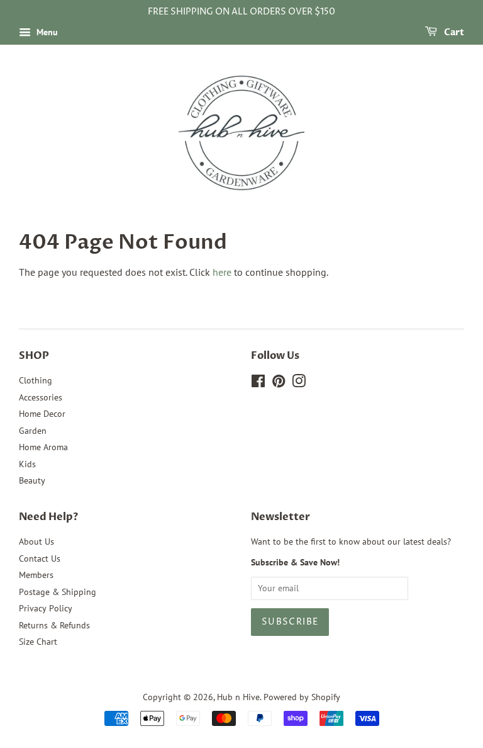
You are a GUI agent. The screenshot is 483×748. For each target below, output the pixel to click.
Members (36, 575)
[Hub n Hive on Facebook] (258, 383)
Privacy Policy (45, 608)
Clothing (35, 380)
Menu (46, 32)
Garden (33, 430)
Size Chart (38, 641)
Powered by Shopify (302, 697)
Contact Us (39, 558)
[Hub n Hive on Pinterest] (279, 383)
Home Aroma (43, 447)
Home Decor (42, 413)
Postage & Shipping (57, 592)
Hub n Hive (238, 697)
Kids (27, 464)
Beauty (32, 480)
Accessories (40, 397)
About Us (36, 541)
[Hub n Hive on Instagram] (299, 383)
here (222, 272)
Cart (453, 32)
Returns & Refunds (54, 625)
